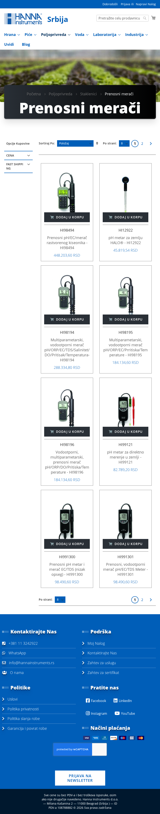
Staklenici (88, 93)
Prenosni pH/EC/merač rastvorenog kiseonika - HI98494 (67, 242)
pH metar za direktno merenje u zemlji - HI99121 (125, 457)
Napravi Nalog (146, 4)
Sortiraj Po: (47, 143)
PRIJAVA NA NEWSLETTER (80, 778)
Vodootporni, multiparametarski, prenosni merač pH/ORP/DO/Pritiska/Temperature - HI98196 (67, 462)
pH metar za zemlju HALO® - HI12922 (125, 240)
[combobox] (122, 18)
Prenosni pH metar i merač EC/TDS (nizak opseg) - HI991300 (67, 569)
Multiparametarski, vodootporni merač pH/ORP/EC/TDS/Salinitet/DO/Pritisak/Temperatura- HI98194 (67, 349)
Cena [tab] (10, 155)
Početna (34, 93)
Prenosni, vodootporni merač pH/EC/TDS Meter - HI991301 (125, 569)
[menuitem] (11, 34)
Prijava (125, 4)
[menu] (80, 39)
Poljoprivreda (60, 93)
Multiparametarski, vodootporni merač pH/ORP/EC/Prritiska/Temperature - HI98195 (125, 347)
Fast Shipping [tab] (14, 166)
